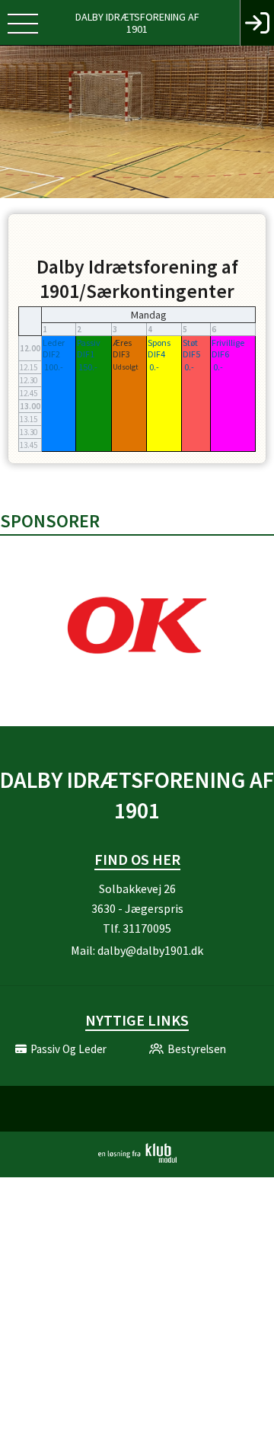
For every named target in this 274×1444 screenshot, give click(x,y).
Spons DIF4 (159, 348)
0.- (154, 367)
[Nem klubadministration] (137, 1159)
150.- (87, 367)
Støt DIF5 (191, 348)
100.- (53, 367)
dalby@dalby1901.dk (150, 950)
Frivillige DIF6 (228, 348)
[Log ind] (257, 23)
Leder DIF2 (54, 348)
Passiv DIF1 (88, 348)
